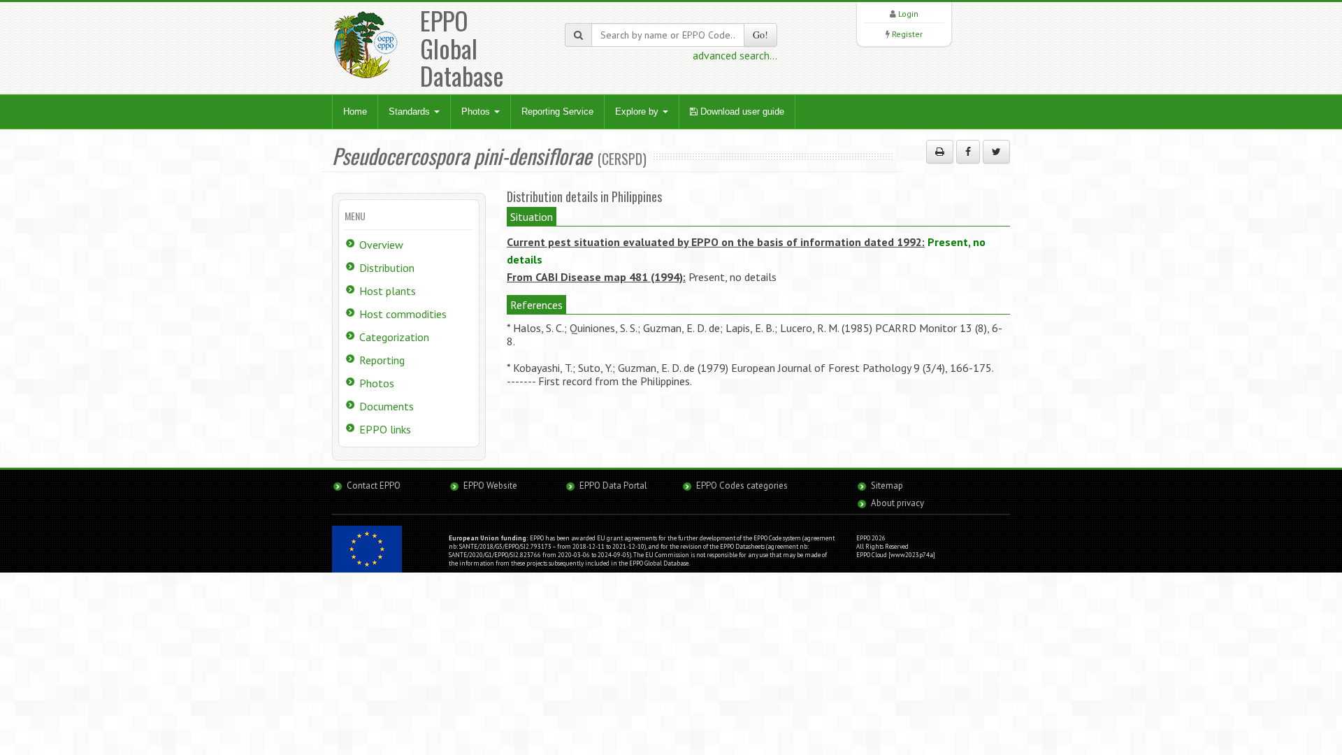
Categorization (394, 337)
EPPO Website (490, 485)
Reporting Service (557, 111)
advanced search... (735, 55)
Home (355, 111)
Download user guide (741, 111)
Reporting (382, 360)
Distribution (386, 268)
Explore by (638, 111)
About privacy (897, 503)
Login (908, 13)
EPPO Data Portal (613, 485)
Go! (760, 34)
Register (907, 34)
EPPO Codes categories (742, 485)
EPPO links (385, 429)
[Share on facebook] (968, 152)
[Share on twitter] (996, 152)
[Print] (939, 152)
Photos (477, 111)
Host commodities (403, 314)
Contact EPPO (374, 485)
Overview (381, 245)
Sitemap (887, 485)
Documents (386, 406)
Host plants (387, 291)
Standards (411, 111)
